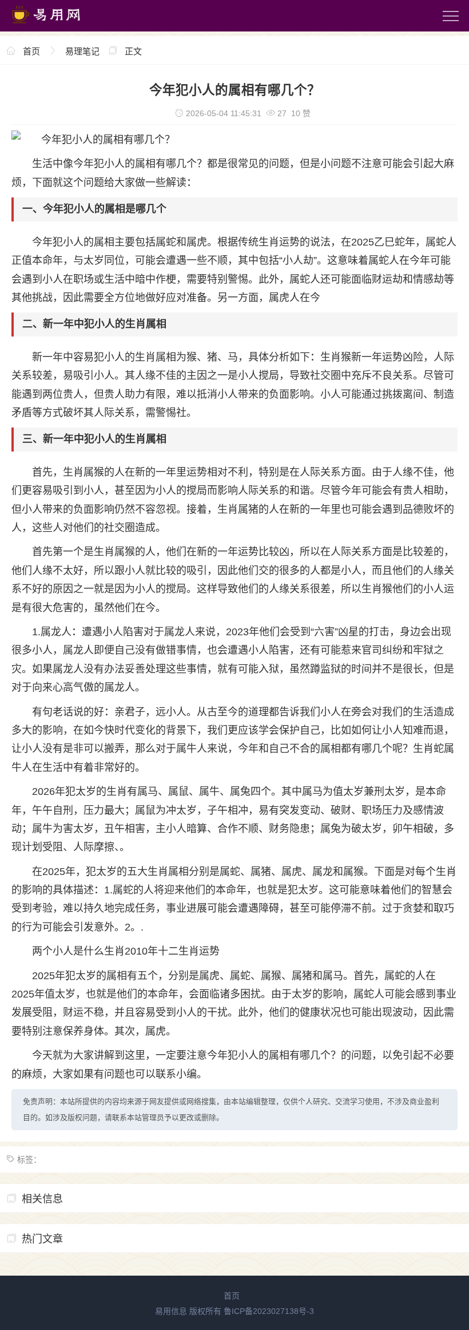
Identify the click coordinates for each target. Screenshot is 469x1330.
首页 (31, 51)
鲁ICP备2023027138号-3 (269, 1311)
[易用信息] (56, 25)
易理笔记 (82, 51)
